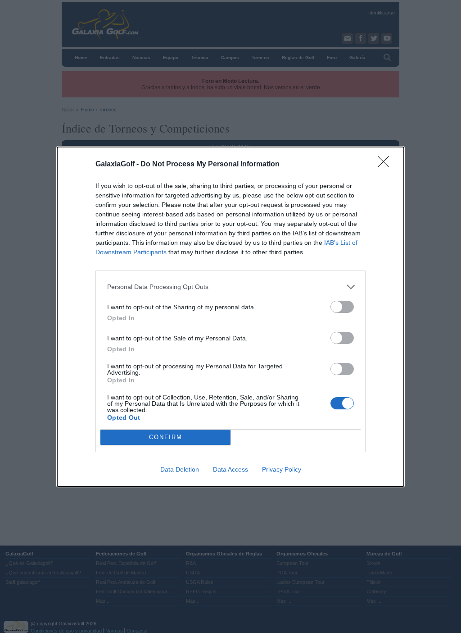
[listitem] (230, 287)
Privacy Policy (281, 469)
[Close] (386, 164)
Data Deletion (179, 469)
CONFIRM (165, 437)
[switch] (342, 307)
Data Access (230, 469)
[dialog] (230, 316)
